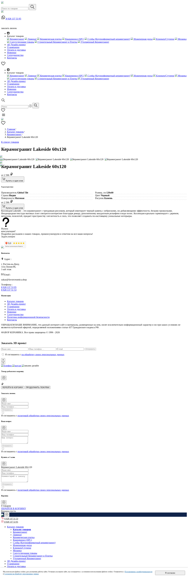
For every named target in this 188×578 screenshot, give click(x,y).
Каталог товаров (15, 132)
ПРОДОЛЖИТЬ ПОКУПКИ (37, 387)
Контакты (12, 58)
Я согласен (170, 573)
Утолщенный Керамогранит (27, 558)
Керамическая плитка (24, 537)
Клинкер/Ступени (22, 548)
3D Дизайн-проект (16, 44)
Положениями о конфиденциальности (138, 572)
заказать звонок (9, 28)
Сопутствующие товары (25, 553)
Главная (11, 129)
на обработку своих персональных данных (42, 354)
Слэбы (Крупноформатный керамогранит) (34, 542)
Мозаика (17, 550)
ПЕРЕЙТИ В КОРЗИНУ (12, 387)
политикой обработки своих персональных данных (43, 415)
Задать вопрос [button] (8, 236)
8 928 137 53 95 (13, 18)
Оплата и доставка (16, 50)
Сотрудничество (15, 55)
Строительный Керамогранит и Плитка (33, 556)
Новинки (11, 52)
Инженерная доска (22, 545)
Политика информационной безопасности (28, 317)
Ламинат (17, 534)
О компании (13, 47)
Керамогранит (14, 134)
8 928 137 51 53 (8, 290)
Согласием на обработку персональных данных (21, 574)
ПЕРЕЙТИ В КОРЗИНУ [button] (13, 508)
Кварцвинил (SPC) (22, 540)
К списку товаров (10, 142)
